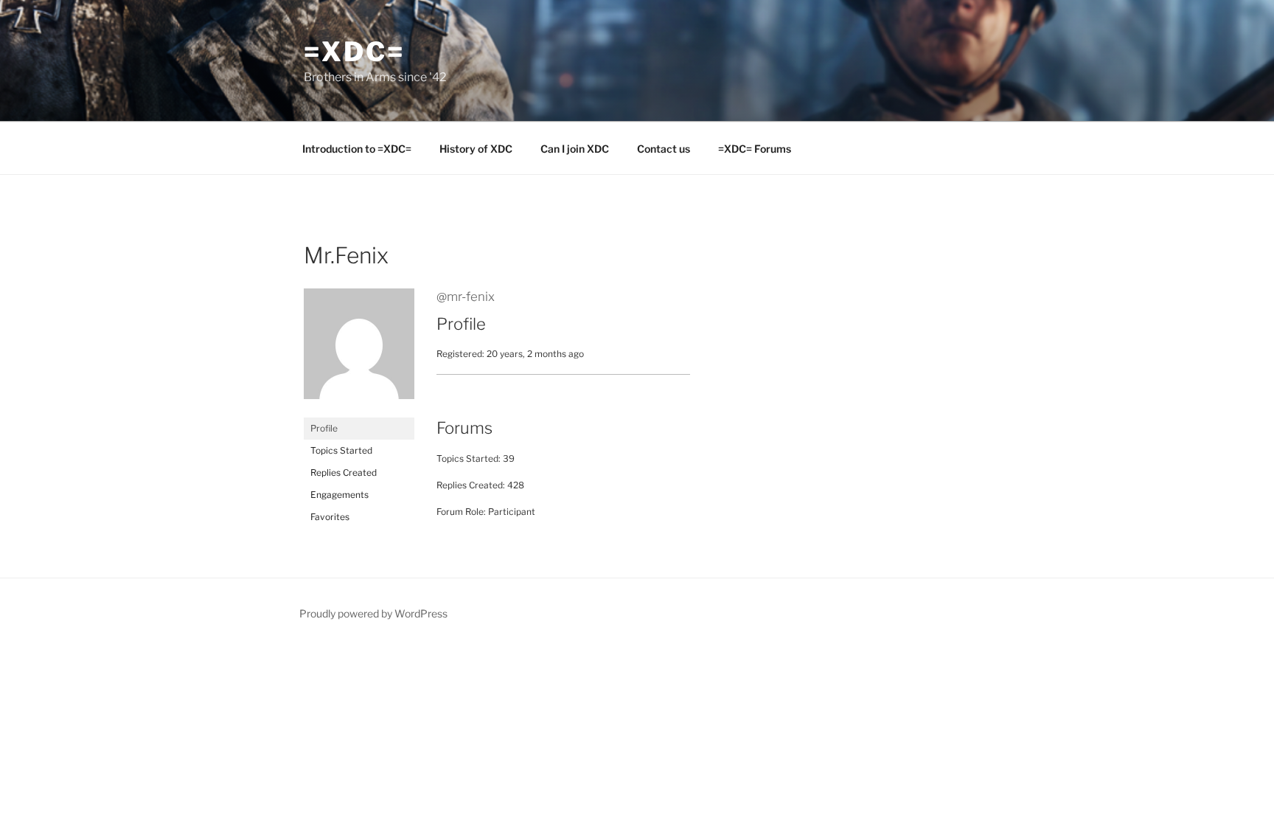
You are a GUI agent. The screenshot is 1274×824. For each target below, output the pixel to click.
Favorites (329, 516)
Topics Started (341, 450)
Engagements (339, 494)
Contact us (663, 148)
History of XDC (475, 148)
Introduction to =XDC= (356, 148)
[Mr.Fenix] (359, 410)
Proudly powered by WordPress (373, 613)
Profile (324, 428)
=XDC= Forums (754, 148)
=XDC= (354, 51)
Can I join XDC (574, 148)
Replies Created (343, 472)
